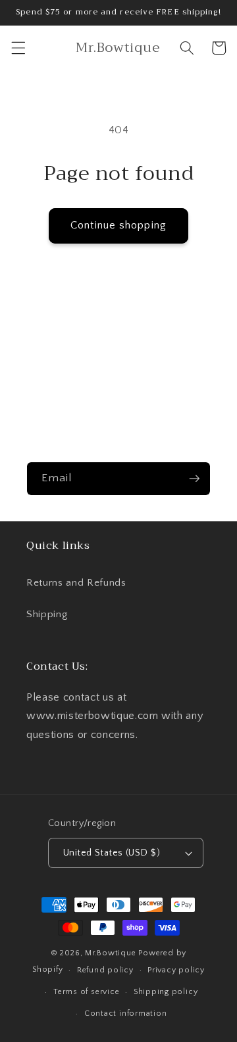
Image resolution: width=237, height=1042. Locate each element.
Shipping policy (166, 992)
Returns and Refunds (76, 582)
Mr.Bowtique (110, 953)
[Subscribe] (194, 479)
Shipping (46, 614)
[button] (18, 48)
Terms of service (86, 992)
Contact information (125, 1013)
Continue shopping (118, 225)
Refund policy (105, 970)
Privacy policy (176, 970)
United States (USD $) (111, 853)
